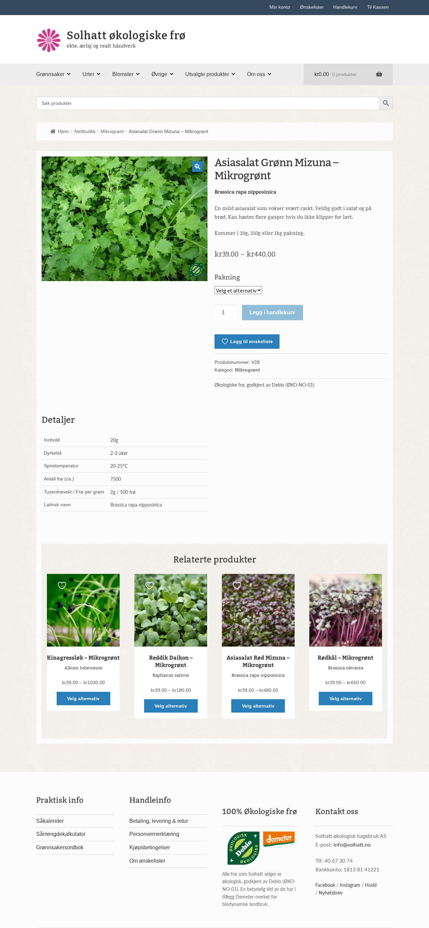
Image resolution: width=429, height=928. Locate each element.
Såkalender (50, 821)
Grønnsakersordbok (59, 847)
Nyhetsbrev (331, 892)
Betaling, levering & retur (158, 821)
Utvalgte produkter (207, 74)
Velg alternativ (83, 698)
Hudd (371, 884)
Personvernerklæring (154, 834)
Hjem (63, 131)
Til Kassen (378, 7)
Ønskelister (312, 7)
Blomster (122, 74)
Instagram (350, 884)
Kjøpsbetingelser (149, 847)
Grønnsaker (50, 74)
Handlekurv (345, 7)
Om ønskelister (147, 861)
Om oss (256, 74)
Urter (88, 74)
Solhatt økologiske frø (126, 35)
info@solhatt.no (352, 844)
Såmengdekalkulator (60, 834)
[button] (197, 166)
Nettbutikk (85, 131)
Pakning (227, 277)
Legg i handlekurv (272, 312)
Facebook (325, 884)
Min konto (279, 7)
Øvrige (159, 74)
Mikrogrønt (112, 131)
